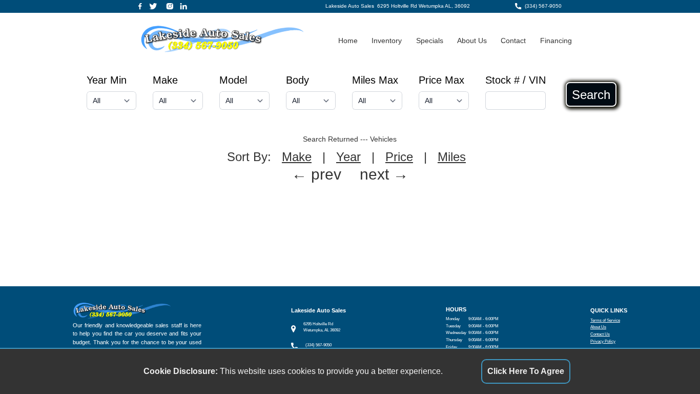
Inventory (387, 41)
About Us (472, 41)
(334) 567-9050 (543, 6)
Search (591, 94)
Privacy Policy (602, 341)
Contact (513, 41)
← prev (316, 174)
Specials (429, 41)
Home (348, 41)
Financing (556, 41)
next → (384, 174)
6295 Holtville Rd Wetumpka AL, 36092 (423, 6)
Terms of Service (605, 320)
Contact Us (600, 334)
